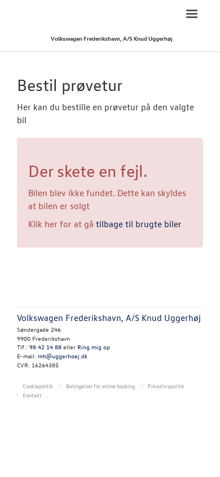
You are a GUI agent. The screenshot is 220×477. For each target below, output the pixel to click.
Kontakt (32, 395)
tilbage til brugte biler (139, 223)
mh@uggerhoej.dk (62, 356)
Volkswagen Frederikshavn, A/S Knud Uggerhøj (112, 38)
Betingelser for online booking (100, 385)
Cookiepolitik (38, 385)
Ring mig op (93, 346)
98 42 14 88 (45, 346)
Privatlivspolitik (166, 385)
